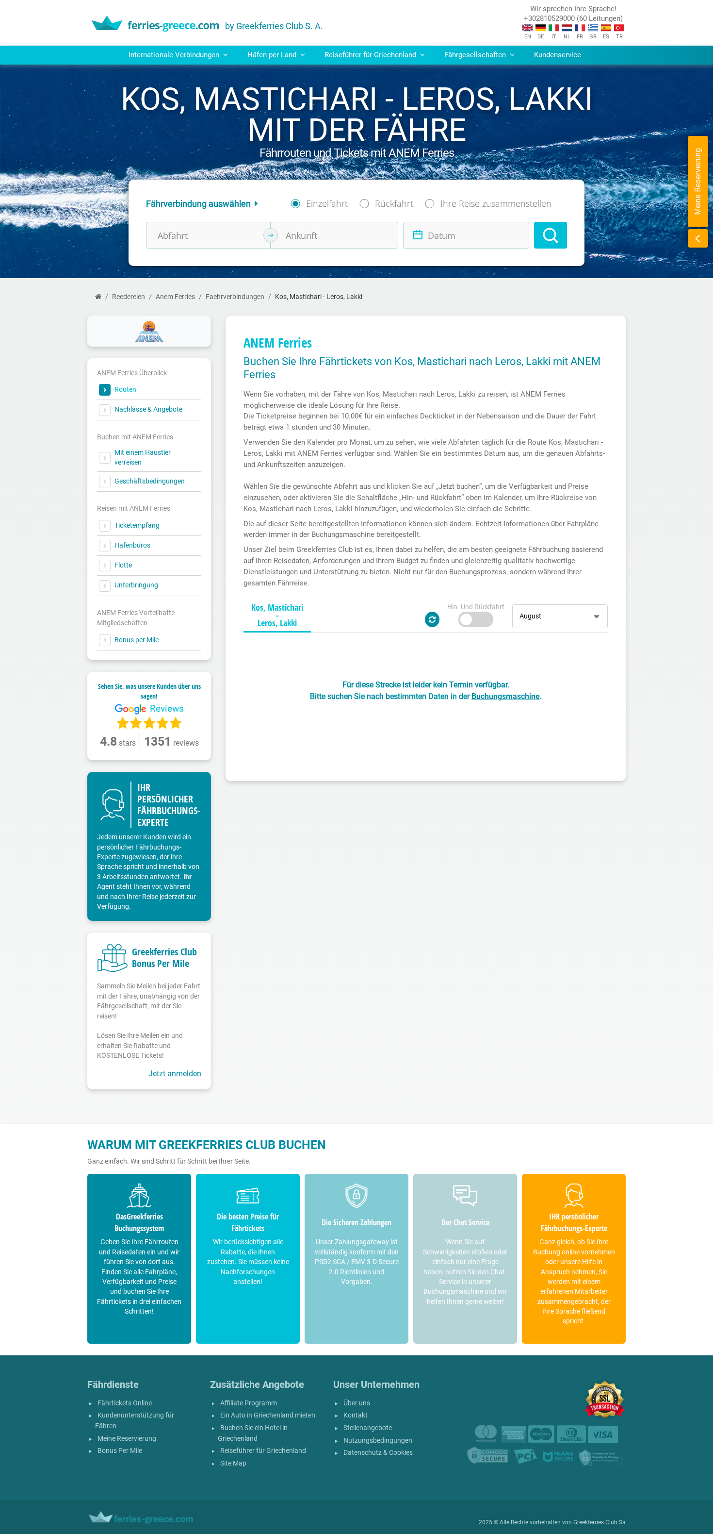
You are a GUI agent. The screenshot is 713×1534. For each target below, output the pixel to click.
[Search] (550, 235)
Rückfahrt (394, 203)
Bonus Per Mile (119, 1451)
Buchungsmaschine (505, 696)
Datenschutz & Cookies (378, 1453)
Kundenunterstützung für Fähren (134, 1420)
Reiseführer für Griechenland (263, 1451)
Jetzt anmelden (174, 1073)
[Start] (98, 297)
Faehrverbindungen (235, 297)
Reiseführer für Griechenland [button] (371, 54)
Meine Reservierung (126, 1438)
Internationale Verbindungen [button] (175, 54)
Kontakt (355, 1415)
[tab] (277, 615)
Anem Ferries (175, 297)
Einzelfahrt (327, 203)
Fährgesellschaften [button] (476, 54)
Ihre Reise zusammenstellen (495, 203)
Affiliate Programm (248, 1403)
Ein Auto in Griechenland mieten (267, 1415)
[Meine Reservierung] (698, 238)
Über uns (356, 1403)
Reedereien (128, 297)
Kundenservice (557, 54)
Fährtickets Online (124, 1403)
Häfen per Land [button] (272, 54)
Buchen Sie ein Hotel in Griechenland (253, 1433)
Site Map (233, 1463)
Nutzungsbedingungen (377, 1440)
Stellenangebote (367, 1428)
